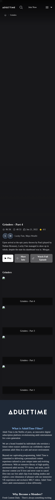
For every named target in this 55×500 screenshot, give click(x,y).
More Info (23, 258)
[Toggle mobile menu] (49, 7)
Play (9, 258)
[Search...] (21, 7)
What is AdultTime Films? (27, 428)
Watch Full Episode (43, 258)
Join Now (32, 7)
